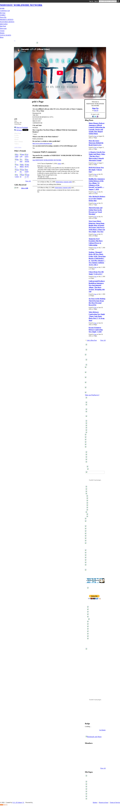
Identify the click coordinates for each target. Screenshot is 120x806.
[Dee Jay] (96, 758)
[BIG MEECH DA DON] (22, 166)
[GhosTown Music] (96, 748)
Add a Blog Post (92, 340)
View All (28, 181)
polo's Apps (17, 147)
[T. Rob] (22, 161)
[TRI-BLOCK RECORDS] (27, 166)
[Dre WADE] (27, 161)
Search (118, 1)
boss (95, 136)
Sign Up (91, 1)
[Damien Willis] (22, 171)
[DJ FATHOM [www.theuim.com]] (27, 171)
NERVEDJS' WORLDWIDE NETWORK (21, 5)
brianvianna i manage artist (64, 182)
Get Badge (102, 730)
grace (59, 163)
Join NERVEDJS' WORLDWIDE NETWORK (47, 160)
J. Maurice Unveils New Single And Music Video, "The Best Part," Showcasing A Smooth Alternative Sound (97, 156)
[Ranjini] (22, 176)
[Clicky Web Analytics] (4, 805)
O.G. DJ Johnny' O (18, 802)
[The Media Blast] (101, 748)
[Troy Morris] (92, 753)
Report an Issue (103, 802)
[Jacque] (17, 171)
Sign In (96, 1)
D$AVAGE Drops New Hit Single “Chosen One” (96, 170)
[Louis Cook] (87, 758)
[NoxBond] (87, 763)
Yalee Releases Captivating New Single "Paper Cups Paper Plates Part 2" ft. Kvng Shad (97, 316)
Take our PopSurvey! (92, 395)
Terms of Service (115, 802)
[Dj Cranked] (101, 763)
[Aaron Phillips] (96, 753)
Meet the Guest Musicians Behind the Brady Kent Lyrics (96, 143)
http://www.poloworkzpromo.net (42, 143)
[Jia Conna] (17, 176)
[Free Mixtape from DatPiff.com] (86, 775)
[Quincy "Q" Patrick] (27, 176)
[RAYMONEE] (17, 156)
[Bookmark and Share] (93, 736)
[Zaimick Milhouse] (87, 748)
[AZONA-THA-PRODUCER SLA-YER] (27, 156)
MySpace (19, 130)
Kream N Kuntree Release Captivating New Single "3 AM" (96, 330)
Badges (95, 802)
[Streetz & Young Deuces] (22, 156)
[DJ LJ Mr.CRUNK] (87, 753)
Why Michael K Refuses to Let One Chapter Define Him (97, 199)
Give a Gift (24, 188)
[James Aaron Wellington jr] (92, 763)
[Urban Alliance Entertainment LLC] (101, 753)
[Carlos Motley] (92, 758)
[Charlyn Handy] (92, 748)
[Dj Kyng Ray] (96, 763)
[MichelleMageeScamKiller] (101, 758)
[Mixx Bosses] (17, 161)
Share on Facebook (22, 127)
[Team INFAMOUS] (17, 166)
